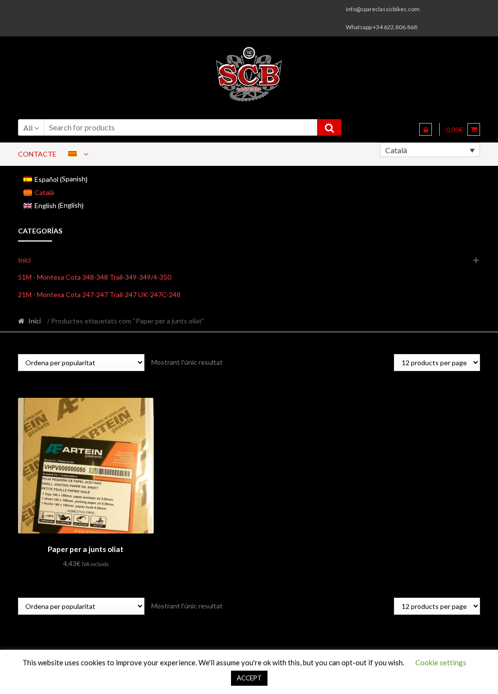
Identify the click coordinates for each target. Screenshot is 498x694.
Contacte (37, 154)
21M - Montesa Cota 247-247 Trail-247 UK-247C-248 (99, 294)
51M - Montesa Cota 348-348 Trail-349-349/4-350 (94, 277)
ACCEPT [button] (249, 678)
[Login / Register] (425, 129)
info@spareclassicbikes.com (383, 9)
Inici (24, 260)
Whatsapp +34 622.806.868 (381, 27)
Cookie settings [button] (440, 662)
